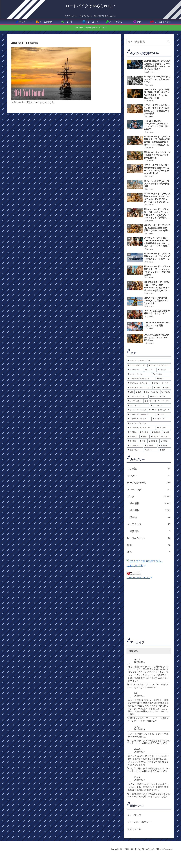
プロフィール (134, 829)
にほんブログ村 (135, 565)
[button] (168, 41)
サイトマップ (134, 815)
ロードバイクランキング (138, 577)
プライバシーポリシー (139, 822)
